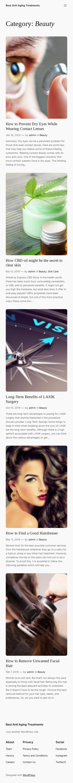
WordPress (29, 775)
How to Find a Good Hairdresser (32, 533)
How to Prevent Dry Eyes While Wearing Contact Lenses (31, 126)
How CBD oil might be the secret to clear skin (34, 262)
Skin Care (53, 271)
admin (32, 135)
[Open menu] (65, 5)
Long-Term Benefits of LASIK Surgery (30, 399)
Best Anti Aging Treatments (23, 5)
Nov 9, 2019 (13, 271)
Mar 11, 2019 (13, 539)
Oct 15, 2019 (13, 407)
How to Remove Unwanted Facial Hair (32, 663)
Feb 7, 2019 (12, 671)
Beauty (43, 135)
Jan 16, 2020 (13, 135)
